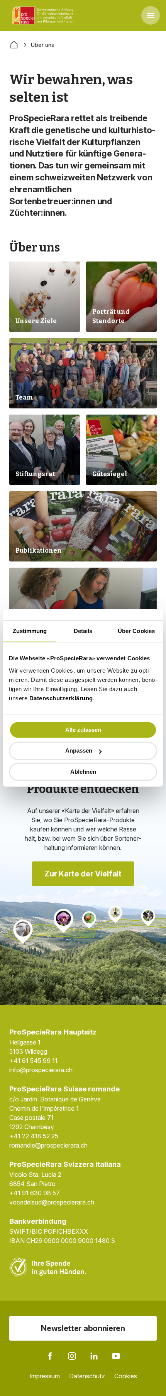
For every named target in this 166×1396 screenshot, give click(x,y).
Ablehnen (83, 771)
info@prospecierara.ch (41, 1070)
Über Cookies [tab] (136, 631)
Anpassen (78, 751)
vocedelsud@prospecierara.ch (51, 1202)
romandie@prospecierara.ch (48, 1145)
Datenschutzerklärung (61, 698)
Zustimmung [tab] (30, 631)
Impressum (44, 1376)
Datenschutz (87, 1376)
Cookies (125, 1376)
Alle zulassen (83, 729)
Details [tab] (83, 631)
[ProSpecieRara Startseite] (44, 15)
